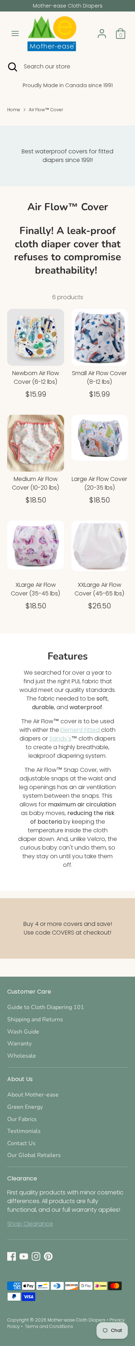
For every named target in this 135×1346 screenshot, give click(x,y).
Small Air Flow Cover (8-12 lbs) (99, 377)
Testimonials (24, 1131)
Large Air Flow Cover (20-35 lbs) (99, 483)
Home (13, 110)
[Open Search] (11, 66)
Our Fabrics (22, 1119)
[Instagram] (36, 1256)
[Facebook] (11, 1256)
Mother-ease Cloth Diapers (76, 1320)
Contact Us (21, 1143)
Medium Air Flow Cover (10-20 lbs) (35, 483)
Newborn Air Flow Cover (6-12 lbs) (35, 377)
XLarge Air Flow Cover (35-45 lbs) (35, 589)
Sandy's (60, 738)
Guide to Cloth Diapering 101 (45, 1007)
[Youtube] (23, 1256)
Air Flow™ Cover (46, 110)
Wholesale (21, 1056)
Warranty (19, 1044)
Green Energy (25, 1107)
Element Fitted (80, 730)
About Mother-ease (33, 1095)
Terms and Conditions (49, 1326)
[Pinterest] (48, 1256)
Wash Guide (23, 1032)
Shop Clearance (30, 1224)
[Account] (102, 30)
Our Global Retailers (34, 1155)
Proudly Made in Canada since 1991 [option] (68, 85)
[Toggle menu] (15, 33)
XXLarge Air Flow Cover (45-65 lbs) (99, 589)
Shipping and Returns (35, 1019)
